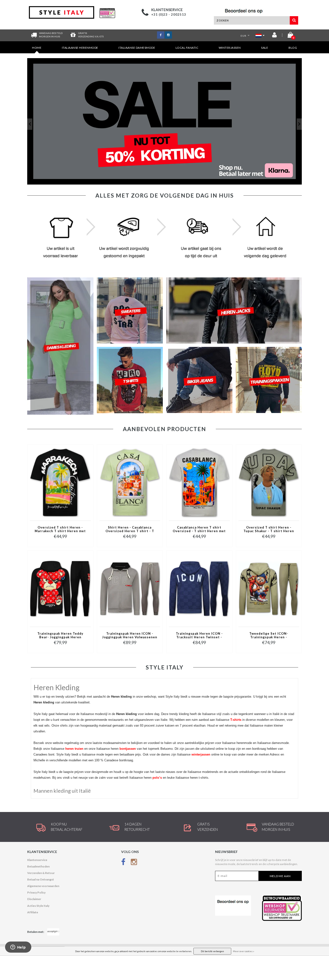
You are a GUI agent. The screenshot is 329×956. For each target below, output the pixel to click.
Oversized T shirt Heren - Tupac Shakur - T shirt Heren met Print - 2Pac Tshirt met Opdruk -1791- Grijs (268, 529)
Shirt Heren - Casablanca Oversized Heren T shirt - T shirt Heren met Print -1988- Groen (130, 529)
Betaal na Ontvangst (40, 879)
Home (36, 47)
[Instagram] (134, 863)
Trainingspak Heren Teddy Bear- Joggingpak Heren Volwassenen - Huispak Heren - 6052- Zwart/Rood (60, 636)
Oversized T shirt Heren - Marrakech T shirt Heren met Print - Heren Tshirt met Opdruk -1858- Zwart (60, 529)
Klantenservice (37, 860)
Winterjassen (230, 47)
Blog (293, 47)
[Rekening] (274, 36)
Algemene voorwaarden (43, 886)
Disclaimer (34, 899)
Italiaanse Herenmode (80, 47)
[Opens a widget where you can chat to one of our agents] (18, 948)
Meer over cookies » (243, 951)
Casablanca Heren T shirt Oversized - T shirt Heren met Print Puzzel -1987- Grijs (199, 529)
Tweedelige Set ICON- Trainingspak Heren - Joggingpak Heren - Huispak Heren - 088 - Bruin (268, 636)
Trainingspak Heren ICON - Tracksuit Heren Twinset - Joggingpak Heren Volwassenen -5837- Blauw (199, 636)
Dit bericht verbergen (212, 951)
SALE (264, 47)
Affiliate (32, 912)
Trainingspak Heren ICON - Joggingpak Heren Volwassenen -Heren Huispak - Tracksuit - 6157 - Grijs (129, 636)
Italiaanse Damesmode (136, 47)
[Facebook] (123, 863)
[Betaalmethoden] (53, 931)
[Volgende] (299, 124)
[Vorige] (29, 124)
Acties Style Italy (38, 906)
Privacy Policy (36, 892)
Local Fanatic (187, 47)
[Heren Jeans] (164, 121)
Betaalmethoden (38, 866)
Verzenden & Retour (41, 873)
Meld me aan (280, 876)
